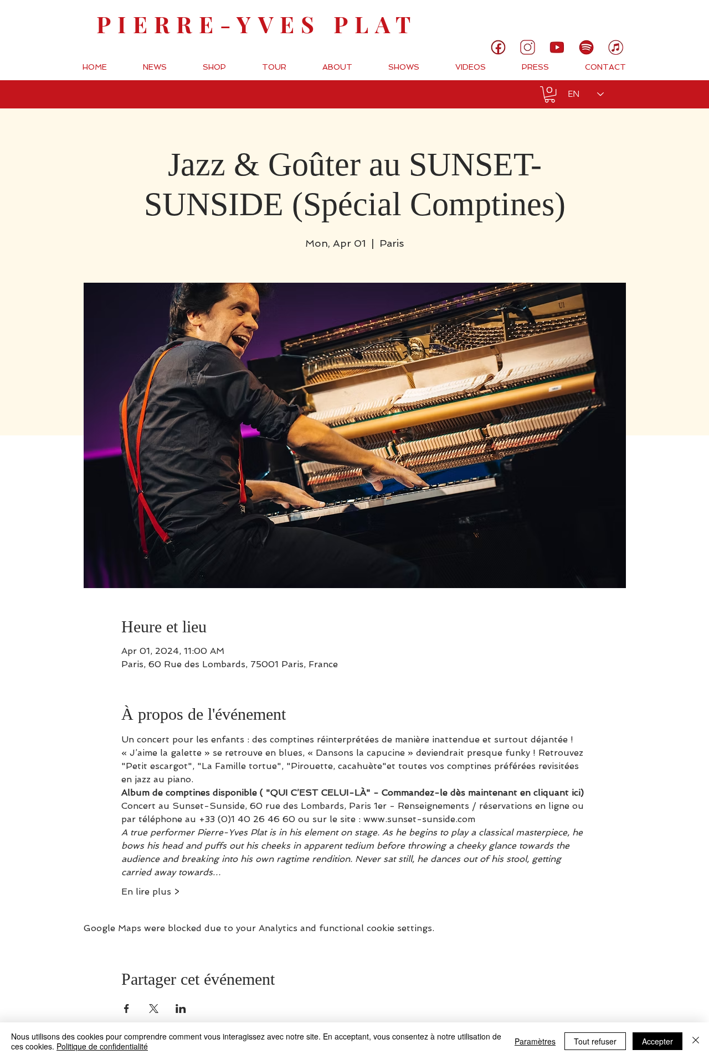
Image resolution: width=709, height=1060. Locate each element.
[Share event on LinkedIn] (181, 1008)
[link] (663, 19)
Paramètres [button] (535, 1041)
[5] (556, 47)
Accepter (657, 1041)
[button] (549, 94)
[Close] (695, 1041)
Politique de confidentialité (102, 1046)
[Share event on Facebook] (126, 1008)
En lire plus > (150, 891)
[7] (615, 47)
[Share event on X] (153, 1008)
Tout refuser (595, 1041)
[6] (586, 47)
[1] (498, 47)
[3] (527, 47)
